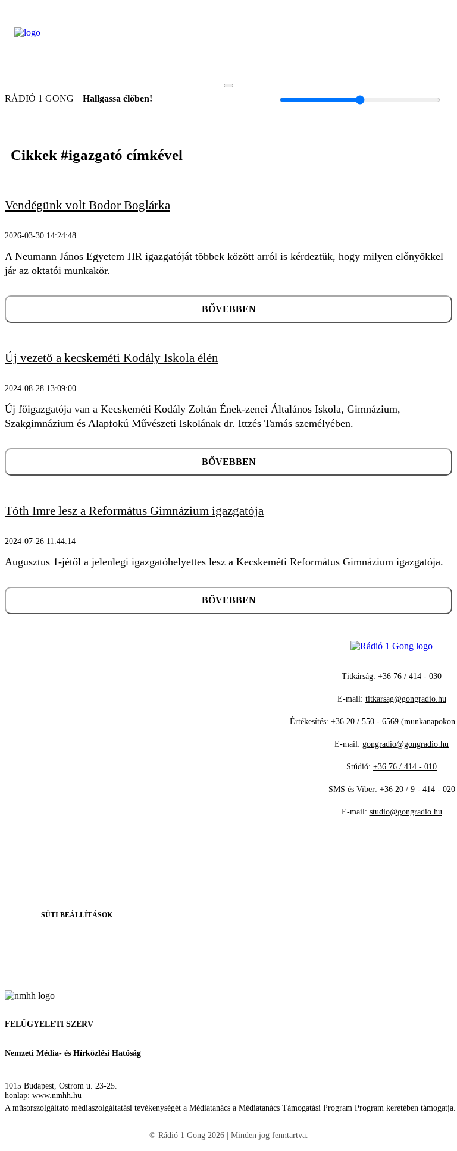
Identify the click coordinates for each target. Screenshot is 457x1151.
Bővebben (229, 309)
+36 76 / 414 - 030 (410, 676)
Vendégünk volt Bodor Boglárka (87, 205)
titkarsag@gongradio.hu (405, 698)
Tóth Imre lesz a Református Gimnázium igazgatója (134, 511)
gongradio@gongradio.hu (405, 744)
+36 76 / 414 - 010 (405, 766)
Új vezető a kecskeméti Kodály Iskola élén (111, 358)
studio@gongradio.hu (406, 811)
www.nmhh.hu (57, 1095)
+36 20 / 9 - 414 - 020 (417, 789)
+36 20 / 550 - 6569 (365, 721)
